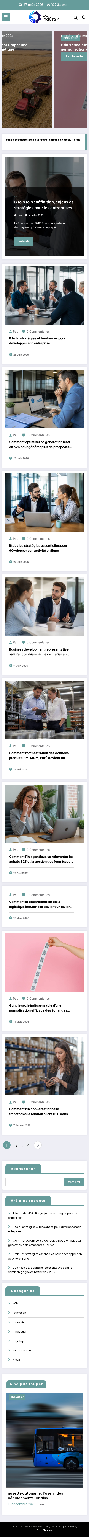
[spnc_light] (83, 18)
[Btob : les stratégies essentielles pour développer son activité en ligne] (44, 502)
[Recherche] (76, 18)
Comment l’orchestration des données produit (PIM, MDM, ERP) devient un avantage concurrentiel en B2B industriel (41, 755)
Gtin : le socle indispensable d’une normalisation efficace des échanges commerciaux (42, 47)
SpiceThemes (44, 1530)
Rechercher (23, 1169)
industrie (18, 1322)
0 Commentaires (38, 331)
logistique (19, 1341)
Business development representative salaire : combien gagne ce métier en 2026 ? (39, 652)
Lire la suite (23, 56)
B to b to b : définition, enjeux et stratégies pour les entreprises (43, 205)
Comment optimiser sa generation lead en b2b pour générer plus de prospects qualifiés (39, 444)
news (16, 1360)
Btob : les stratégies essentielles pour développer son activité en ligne (38, 548)
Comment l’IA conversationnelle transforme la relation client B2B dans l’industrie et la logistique (38, 1111)
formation (19, 1313)
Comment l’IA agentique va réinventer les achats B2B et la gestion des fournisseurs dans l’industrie (41, 859)
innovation (20, 1331)
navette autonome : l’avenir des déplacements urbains (35, 1496)
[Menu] (6, 17)
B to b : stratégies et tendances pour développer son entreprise (37, 340)
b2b (15, 196)
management (22, 1350)
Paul (15, 36)
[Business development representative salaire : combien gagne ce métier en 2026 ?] (44, 606)
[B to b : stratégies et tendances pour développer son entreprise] (44, 295)
